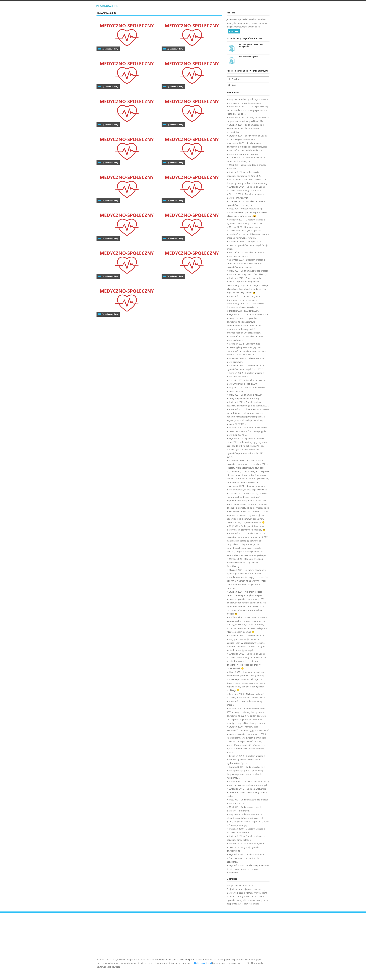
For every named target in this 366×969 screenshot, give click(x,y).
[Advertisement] (183, 936)
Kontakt (233, 31)
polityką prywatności (202, 963)
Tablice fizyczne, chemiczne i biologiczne (251, 45)
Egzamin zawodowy (110, 49)
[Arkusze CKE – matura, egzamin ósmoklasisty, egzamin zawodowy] (107, 5)
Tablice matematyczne (248, 56)
